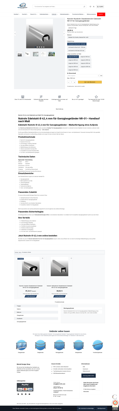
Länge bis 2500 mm (85, 60)
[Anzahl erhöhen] (74, 82)
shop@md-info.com (59, 384)
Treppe (19, 306)
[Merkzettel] (90, 6)
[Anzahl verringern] (68, 82)
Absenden (86, 391)
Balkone (19, 312)
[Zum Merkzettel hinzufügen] (42, 258)
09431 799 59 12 (58, 388)
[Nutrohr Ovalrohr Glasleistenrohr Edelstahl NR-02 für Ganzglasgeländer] (30, 266)
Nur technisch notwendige (86, 408)
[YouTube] (29, 394)
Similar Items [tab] (18, 252)
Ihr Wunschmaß (71, 73)
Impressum (85, 369)
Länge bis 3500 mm (85, 63)
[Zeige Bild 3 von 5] (39, 47)
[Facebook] (25, 394)
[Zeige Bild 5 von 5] (43, 47)
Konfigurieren (101, 408)
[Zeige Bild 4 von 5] (41, 47)
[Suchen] (84, 6)
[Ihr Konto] (93, 6)
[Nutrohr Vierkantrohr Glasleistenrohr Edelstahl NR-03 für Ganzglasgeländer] (59, 266)
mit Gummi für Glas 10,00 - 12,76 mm (77, 44)
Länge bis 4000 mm (73, 66)
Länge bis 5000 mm (73, 69)
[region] (39, 38)
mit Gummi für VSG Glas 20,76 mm (76, 50)
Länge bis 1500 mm (85, 56)
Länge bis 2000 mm (73, 60)
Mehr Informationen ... (57, 408)
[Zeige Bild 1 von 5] (35, 47)
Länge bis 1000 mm (73, 56)
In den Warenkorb (31, 296)
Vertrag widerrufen (88, 375)
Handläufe (19, 318)
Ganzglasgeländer (21, 321)
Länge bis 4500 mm (85, 66)
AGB (84, 366)
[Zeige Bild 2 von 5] (37, 47)
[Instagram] (18, 394)
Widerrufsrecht (86, 371)
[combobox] (59, 6)
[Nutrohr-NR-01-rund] (39, 33)
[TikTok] (22, 394)
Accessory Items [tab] (26, 252)
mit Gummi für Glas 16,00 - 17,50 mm (77, 47)
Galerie (19, 309)
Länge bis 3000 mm (73, 63)
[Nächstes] (64, 33)
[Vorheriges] (15, 33)
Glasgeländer (20, 315)
